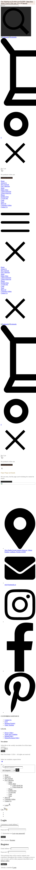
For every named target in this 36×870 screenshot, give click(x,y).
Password (4, 830)
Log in (3, 837)
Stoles (10, 782)
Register (12, 840)
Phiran (10, 789)
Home (6, 775)
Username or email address (9, 824)
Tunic (10, 796)
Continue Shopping (7, 178)
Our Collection (9, 780)
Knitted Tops (12, 790)
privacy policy (5, 861)
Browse (25, 3)
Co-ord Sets (12, 792)
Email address (5, 848)
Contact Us (8, 801)
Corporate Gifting (10, 799)
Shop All (7, 797)
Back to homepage (6, 481)
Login (14, 867)
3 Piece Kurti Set (17, 787)
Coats (10, 794)
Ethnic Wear (12, 784)
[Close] (1, 764)
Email (3, 749)
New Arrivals (9, 778)
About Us (8, 777)
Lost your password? (18, 833)
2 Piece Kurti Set (17, 785)
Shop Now (29, 1)
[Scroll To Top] (2, 762)
